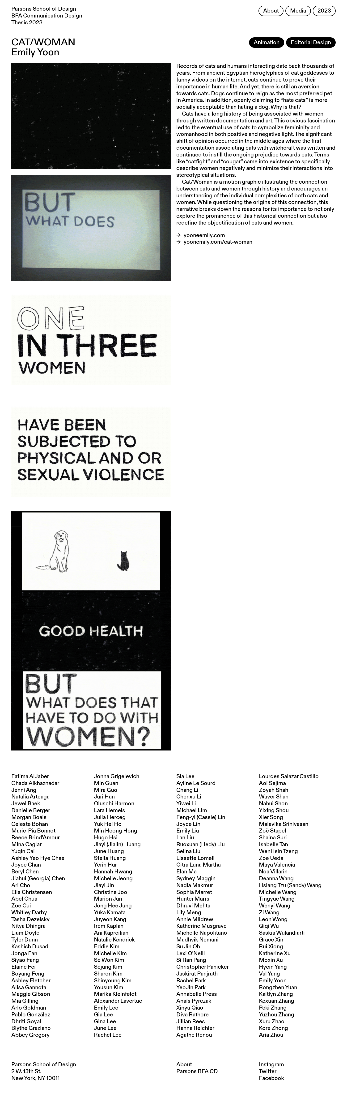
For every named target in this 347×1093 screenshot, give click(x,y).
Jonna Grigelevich (116, 776)
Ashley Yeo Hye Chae (37, 858)
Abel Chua (24, 898)
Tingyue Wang (277, 898)
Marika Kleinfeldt (115, 994)
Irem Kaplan (108, 926)
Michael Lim (191, 810)
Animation (266, 42)
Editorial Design (311, 42)
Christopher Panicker (202, 967)
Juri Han (104, 796)
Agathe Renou (194, 1035)
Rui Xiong (271, 946)
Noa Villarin (273, 871)
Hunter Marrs (192, 898)
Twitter (267, 1071)
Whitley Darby (29, 912)
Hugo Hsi (106, 837)
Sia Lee (185, 776)
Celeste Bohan (29, 824)
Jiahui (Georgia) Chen (38, 878)
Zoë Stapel (272, 830)
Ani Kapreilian (111, 933)
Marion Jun (108, 898)
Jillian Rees (190, 1021)
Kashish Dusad (29, 946)
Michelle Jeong (113, 878)
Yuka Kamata (110, 912)
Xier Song (271, 817)
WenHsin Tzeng (278, 851)
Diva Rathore (192, 1014)
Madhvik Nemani (197, 939)
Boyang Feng (27, 973)
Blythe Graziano (31, 1028)
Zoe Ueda (271, 858)
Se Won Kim (109, 960)
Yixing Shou (274, 810)
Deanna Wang (276, 878)
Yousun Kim (108, 987)
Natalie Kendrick (114, 939)
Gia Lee (103, 1014)
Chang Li (187, 790)
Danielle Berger (30, 810)
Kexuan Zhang (276, 1001)
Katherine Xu (275, 953)
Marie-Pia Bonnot (33, 830)
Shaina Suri (273, 837)
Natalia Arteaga (30, 796)
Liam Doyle (25, 933)
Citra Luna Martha (198, 864)
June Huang (109, 851)
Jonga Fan (24, 953)
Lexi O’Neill (190, 953)
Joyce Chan (26, 864)
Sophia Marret (194, 892)
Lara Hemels (109, 810)
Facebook (271, 1078)
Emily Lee (106, 1007)
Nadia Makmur (194, 885)
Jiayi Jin (104, 885)
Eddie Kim (106, 946)
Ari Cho (20, 885)
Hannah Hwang (113, 871)
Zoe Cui (21, 905)
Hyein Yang (273, 967)
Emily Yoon (273, 980)
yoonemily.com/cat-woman (218, 242)
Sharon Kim (108, 973)
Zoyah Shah (273, 790)
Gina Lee (105, 1021)
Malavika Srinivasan (283, 824)
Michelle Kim (110, 953)
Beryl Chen (25, 871)
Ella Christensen (31, 892)
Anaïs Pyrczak (193, 1001)
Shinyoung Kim (112, 980)
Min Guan (106, 783)
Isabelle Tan (273, 844)
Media (298, 10)
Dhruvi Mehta (193, 905)
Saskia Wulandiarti (282, 933)
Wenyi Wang (274, 905)
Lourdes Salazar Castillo (289, 776)
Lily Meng (188, 912)
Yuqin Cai (23, 851)
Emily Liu (187, 830)
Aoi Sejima (272, 783)
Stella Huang (110, 858)
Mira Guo (105, 790)
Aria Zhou (271, 1035)
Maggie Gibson (30, 994)
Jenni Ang (23, 790)
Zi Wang (269, 912)
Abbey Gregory (30, 1035)
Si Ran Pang (191, 960)
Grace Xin (271, 939)
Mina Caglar (26, 844)
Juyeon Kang (110, 919)
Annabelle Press (196, 994)
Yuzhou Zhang (276, 1014)
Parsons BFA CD (197, 1071)
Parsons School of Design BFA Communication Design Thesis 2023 (46, 15)
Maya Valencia (277, 864)
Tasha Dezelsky (30, 919)
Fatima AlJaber (30, 776)
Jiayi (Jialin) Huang (117, 844)
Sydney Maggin (196, 878)
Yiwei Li (186, 803)
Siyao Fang (25, 960)
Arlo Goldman (28, 1007)
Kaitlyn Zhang (276, 994)
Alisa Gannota (28, 987)
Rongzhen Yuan (278, 987)
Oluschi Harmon (114, 803)
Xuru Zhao (271, 1021)
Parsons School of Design (43, 1064)
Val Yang (269, 973)
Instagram (271, 1064)
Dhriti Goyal (26, 1021)
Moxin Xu (271, 960)
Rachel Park (191, 980)
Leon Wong (273, 919)
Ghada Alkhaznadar (35, 783)
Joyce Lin (188, 824)
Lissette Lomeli (195, 858)
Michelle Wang (277, 892)
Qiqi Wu (269, 926)
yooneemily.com (204, 235)
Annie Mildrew (194, 919)
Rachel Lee (108, 1035)
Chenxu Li (188, 796)
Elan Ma (186, 871)
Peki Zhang (273, 1007)
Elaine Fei (23, 967)
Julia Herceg (110, 817)
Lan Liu (185, 837)
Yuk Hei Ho (108, 824)
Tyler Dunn (24, 939)
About (271, 10)
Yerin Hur (105, 864)
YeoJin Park (191, 987)
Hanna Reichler (195, 1028)
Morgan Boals (29, 817)
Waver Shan (273, 796)
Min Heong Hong (115, 830)
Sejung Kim (108, 967)
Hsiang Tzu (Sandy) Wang (290, 885)
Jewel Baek (25, 803)
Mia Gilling (24, 1001)
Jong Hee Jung (113, 905)
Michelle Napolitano (201, 933)
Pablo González (30, 1014)
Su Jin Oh (188, 946)
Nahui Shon (273, 803)
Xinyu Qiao (189, 1007)
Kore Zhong (273, 1028)
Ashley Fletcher (31, 980)
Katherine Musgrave (201, 926)
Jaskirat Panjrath (197, 973)
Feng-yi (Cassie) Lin (200, 817)
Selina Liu (188, 851)
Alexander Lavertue (118, 1001)
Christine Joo (110, 892)
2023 (324, 10)
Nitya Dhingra (28, 926)
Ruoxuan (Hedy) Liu (200, 844)
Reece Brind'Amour (35, 837)
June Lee (105, 1028)
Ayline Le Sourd (196, 783)
